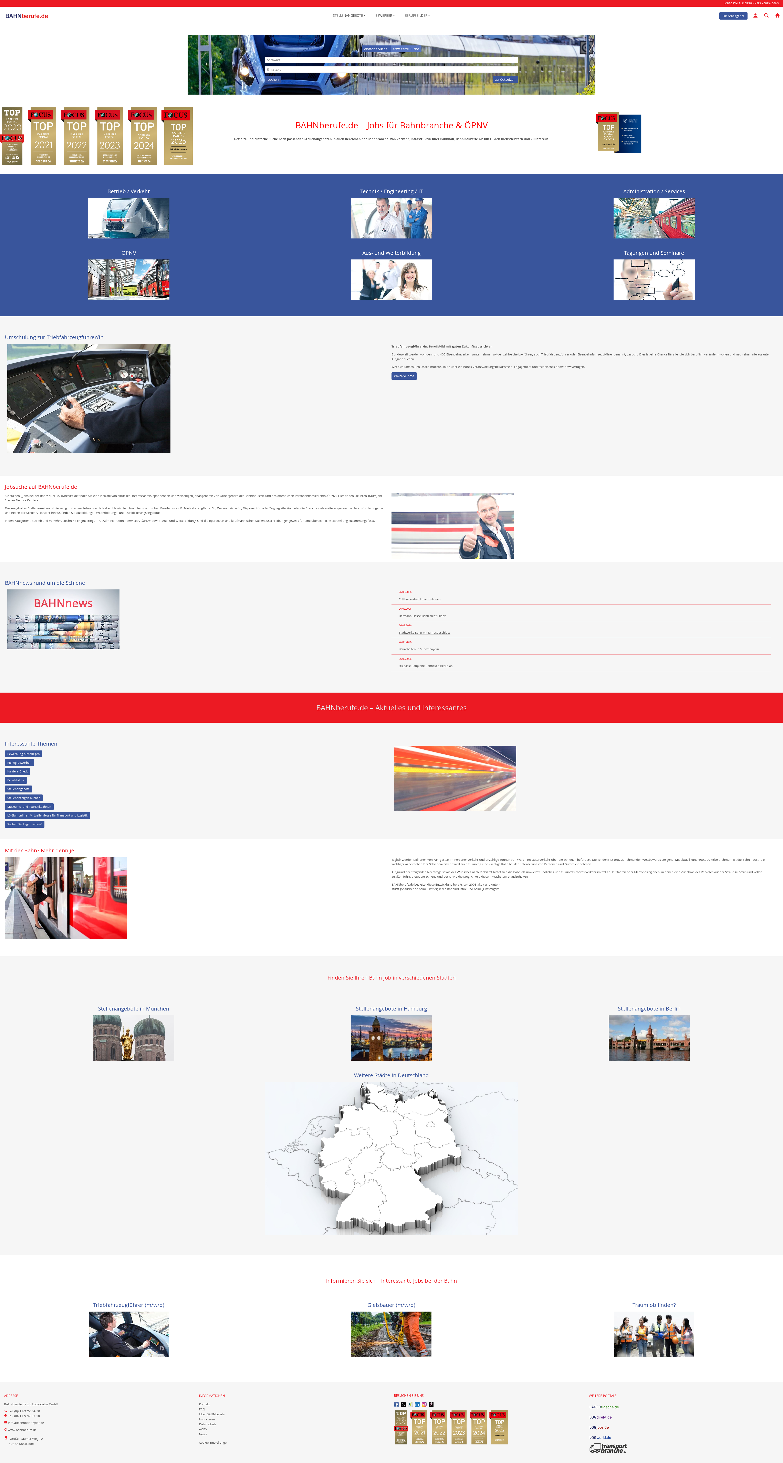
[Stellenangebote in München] (133, 1038)
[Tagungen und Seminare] (654, 279)
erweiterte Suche (406, 49)
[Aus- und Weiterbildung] (391, 279)
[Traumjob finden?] (654, 1334)
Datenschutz (207, 1424)
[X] (403, 1404)
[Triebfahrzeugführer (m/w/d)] (129, 1334)
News (203, 1434)
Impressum (207, 1419)
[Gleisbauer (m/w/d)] (391, 1334)
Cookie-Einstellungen (213, 1442)
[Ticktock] (431, 1404)
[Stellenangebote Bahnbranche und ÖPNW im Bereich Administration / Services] (654, 218)
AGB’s (203, 1429)
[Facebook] (396, 1404)
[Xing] (410, 1404)
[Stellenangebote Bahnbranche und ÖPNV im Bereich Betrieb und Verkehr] (128, 218)
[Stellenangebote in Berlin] (649, 1038)
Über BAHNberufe (212, 1414)
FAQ (202, 1409)
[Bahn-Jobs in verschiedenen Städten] (391, 1158)
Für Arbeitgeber (733, 16)
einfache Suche (376, 49)
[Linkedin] (417, 1404)
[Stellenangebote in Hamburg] (391, 1038)
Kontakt (204, 1404)
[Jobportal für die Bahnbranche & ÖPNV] (777, 16)
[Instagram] (424, 1404)
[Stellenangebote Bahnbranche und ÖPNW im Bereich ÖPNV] (128, 279)
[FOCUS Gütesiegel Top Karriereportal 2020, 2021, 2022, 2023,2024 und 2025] (489, 1427)
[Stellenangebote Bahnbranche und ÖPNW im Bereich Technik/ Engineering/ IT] (391, 218)
